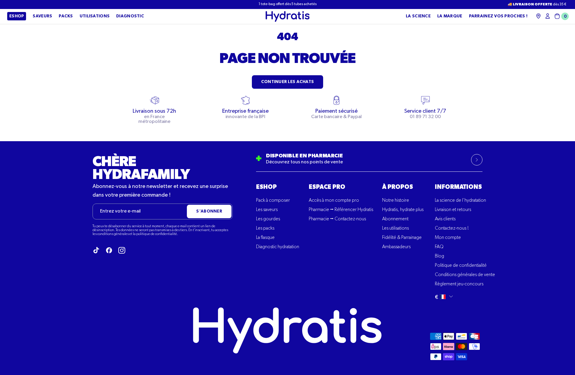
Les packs (265, 228)
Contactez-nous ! (452, 228)
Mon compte (448, 237)
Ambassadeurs (396, 247)
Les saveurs (267, 209)
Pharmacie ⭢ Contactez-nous (337, 219)
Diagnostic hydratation (277, 247)
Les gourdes (268, 219)
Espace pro (327, 187)
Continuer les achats (287, 82)
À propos (397, 187)
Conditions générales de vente (465, 274)
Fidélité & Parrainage (402, 237)
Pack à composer (273, 200)
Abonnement (395, 219)
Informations (458, 187)
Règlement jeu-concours (459, 284)
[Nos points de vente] (538, 16)
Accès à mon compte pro (334, 200)
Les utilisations (395, 228)
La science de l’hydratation (460, 200)
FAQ (439, 247)
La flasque (265, 237)
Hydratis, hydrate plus (402, 209)
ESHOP (266, 187)
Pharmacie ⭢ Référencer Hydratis (341, 209)
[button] (560, 16)
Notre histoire (395, 200)
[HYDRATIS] (288, 16)
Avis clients (445, 219)
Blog (439, 256)
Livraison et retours (453, 209)
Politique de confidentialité (461, 265)
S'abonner (209, 211)
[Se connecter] (547, 16)
